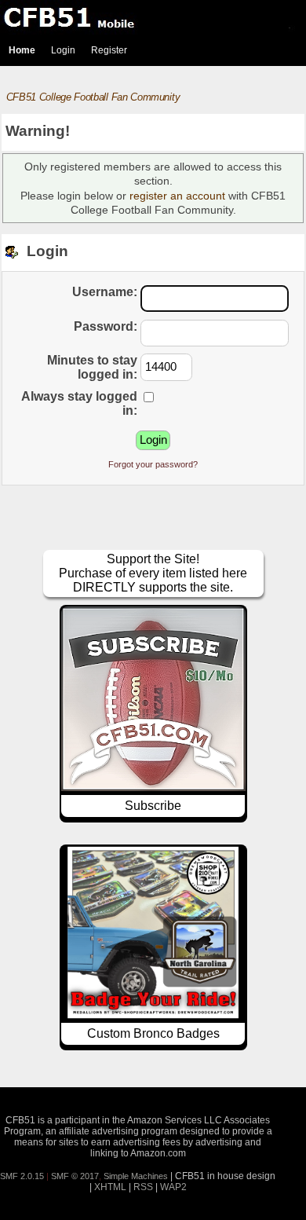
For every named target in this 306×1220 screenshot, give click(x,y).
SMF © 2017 (75, 1176)
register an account (177, 195)
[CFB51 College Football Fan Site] (153, 17)
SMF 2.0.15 (22, 1176)
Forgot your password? (153, 464)
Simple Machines (136, 1176)
